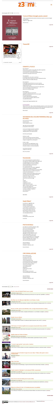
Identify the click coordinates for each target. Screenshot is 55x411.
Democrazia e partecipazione (21, 336)
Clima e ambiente (19, 389)
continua (47, 294)
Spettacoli (17, 355)
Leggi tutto (51, 24)
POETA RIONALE (28, 225)
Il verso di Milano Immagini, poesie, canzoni (35, 16)
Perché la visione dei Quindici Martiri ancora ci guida (22, 291)
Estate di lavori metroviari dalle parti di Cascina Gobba (22, 378)
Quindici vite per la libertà (16, 317)
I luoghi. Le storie (19, 293)
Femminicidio (26, 158)
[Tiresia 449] (12, 53)
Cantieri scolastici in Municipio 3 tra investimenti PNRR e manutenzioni (26, 370)
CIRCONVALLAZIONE (29, 253)
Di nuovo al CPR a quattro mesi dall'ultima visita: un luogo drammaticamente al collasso (29, 308)
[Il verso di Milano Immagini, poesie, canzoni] (12, 27)
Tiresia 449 (26, 44)
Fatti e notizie (18, 301)
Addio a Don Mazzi (15, 361)
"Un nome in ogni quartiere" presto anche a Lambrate (22, 344)
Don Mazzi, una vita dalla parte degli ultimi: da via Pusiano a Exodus (25, 299)
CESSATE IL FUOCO (29, 66)
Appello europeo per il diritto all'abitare (19, 334)
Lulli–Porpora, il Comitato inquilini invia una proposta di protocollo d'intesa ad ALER (28, 325)
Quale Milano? (27, 201)
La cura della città (19, 371)
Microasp (43, 401)
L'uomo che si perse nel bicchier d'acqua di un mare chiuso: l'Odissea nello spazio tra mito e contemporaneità (29, 353)
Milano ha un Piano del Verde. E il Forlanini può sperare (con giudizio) (25, 387)
